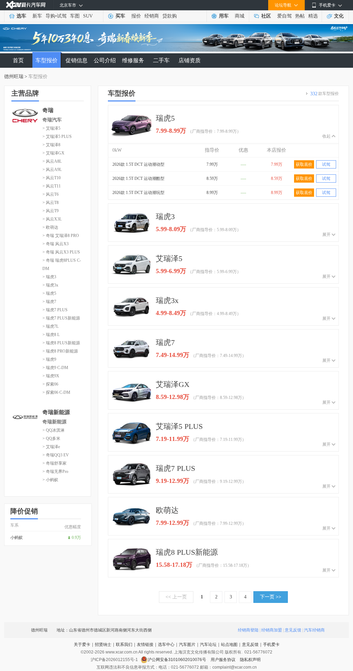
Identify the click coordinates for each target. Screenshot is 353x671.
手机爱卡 (271, 644)
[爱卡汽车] (26, 5)
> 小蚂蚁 (50, 479)
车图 (75, 16)
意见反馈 (293, 630)
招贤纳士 (103, 644)
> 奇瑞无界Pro (55, 471)
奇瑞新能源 (54, 421)
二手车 (161, 60)
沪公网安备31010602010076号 (177, 659)
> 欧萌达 (50, 227)
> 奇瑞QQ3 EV (55, 455)
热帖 (300, 16)
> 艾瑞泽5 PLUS (57, 136)
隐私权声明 (250, 659)
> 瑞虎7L (50, 326)
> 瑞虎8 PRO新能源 (60, 351)
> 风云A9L (52, 169)
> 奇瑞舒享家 (54, 463)
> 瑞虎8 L (51, 334)
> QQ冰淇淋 (53, 430)
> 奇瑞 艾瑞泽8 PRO (60, 235)
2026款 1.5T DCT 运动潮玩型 (138, 192)
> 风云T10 (51, 177)
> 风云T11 (51, 186)
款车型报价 (324, 93)
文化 (339, 16)
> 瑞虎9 (49, 359)
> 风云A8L (52, 161)
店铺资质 (190, 60)
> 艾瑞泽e (51, 446)
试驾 (62, 16)
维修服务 (133, 60)
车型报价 (47, 60)
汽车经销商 (314, 630)
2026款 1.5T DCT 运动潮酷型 (138, 178)
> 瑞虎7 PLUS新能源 (61, 318)
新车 (37, 16)
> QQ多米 (51, 438)
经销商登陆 (248, 630)
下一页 (270, 596)
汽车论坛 (208, 644)
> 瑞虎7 (49, 301)
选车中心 (166, 644)
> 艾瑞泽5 (51, 128)
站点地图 (229, 644)
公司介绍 (105, 60)
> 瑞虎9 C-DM (55, 367)
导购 (50, 16)
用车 (224, 16)
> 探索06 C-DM (56, 392)
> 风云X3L (52, 219)
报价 (136, 16)
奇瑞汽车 (52, 119)
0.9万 (76, 537)
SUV (88, 16)
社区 (266, 16)
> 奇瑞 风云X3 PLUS (61, 252)
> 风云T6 (50, 194)
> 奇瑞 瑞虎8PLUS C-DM (61, 264)
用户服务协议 (223, 659)
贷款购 (169, 16)
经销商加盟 (271, 630)
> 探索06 (50, 384)
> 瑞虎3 (49, 276)
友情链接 (145, 644)
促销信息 (76, 60)
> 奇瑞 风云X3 (55, 243)
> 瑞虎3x (50, 285)
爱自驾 (284, 16)
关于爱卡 (82, 644)
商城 (239, 16)
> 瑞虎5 (49, 293)
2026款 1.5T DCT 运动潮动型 (138, 164)
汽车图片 (187, 644)
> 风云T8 (50, 202)
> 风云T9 (50, 210)
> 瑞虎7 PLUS (55, 309)
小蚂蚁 (16, 537)
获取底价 (304, 164)
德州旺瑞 (13, 76)
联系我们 (124, 644)
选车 (21, 16)
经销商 (151, 16)
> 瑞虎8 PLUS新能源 (61, 342)
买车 (120, 16)
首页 (18, 60)
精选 (313, 16)
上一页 (176, 596)
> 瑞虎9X (50, 376)
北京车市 (68, 5)
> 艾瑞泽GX (53, 153)
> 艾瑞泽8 (51, 144)
